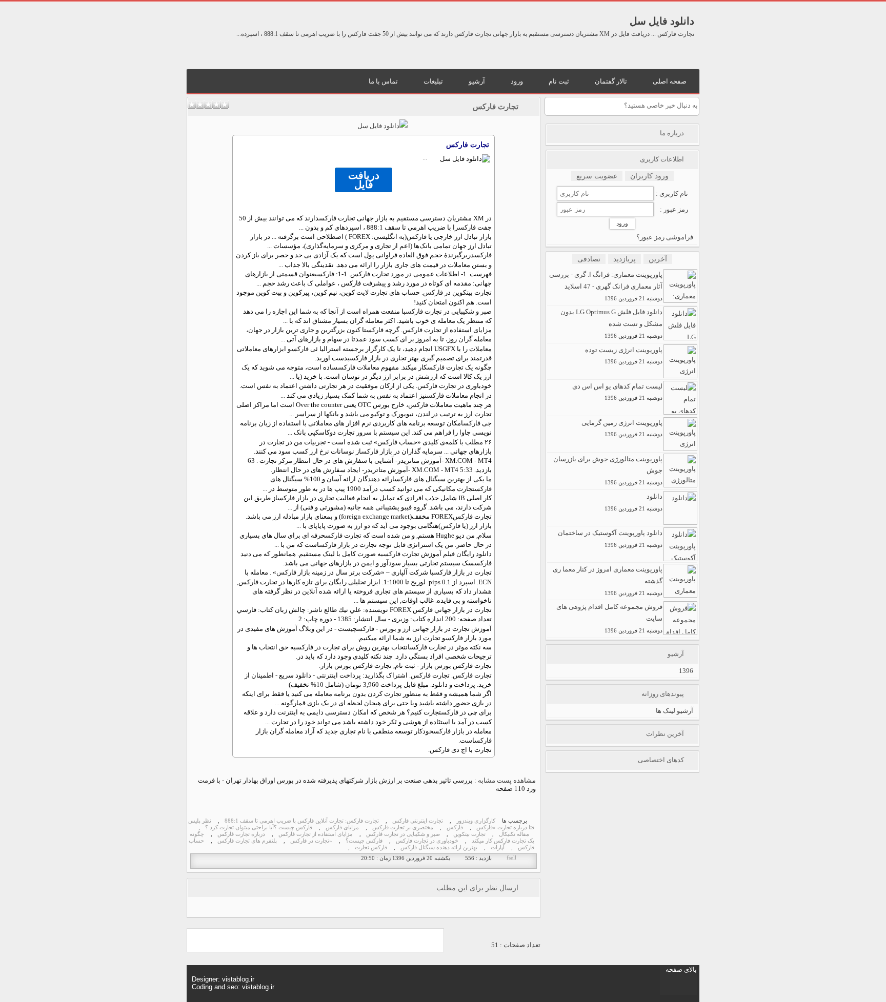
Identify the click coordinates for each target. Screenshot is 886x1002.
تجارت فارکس (495, 107)
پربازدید (624, 259)
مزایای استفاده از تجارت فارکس (315, 834)
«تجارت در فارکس (311, 841)
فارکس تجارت (371, 847)
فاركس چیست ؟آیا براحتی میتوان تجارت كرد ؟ (258, 827)
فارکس (327, 218)
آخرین (658, 259)
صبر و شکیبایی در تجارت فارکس (403, 834)
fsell (511, 858)
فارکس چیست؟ (364, 841)
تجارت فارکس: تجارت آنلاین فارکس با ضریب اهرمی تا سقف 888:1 (302, 821)
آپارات (498, 847)
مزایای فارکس (342, 827)
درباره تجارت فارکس (241, 834)
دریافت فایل (363, 180)
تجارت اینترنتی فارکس (417, 821)
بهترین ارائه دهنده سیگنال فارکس (438, 847)
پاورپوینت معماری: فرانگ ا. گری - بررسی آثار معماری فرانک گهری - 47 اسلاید (605, 286)
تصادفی (588, 259)
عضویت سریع (596, 176)
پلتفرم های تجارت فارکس (247, 841)
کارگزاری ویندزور (475, 821)
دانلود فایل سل (662, 21)
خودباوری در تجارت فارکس (427, 841)
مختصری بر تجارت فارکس (402, 827)
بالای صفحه (681, 969)
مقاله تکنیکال (514, 834)
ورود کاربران (649, 176)
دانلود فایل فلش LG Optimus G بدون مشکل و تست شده (611, 323)
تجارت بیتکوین (469, 834)
